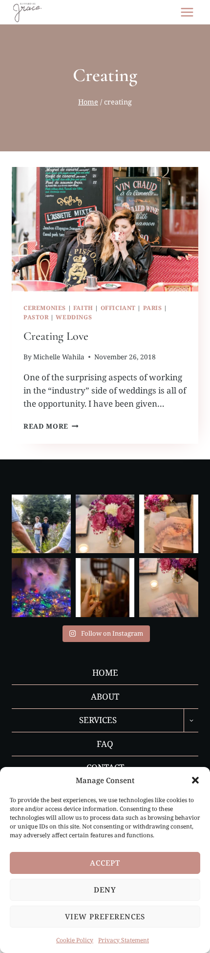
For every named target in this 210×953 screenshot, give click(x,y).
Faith (83, 307)
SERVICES (98, 719)
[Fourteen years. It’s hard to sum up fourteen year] (41, 524)
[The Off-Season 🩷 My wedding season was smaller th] (168, 587)
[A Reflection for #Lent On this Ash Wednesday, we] (105, 524)
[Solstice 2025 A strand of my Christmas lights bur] (41, 587)
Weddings (74, 317)
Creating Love (55, 336)
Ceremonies (44, 307)
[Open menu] (186, 12)
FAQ (105, 743)
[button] (195, 780)
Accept (105, 863)
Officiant (118, 307)
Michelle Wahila (58, 356)
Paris (152, 307)
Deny (105, 889)
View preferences (105, 916)
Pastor (36, 317)
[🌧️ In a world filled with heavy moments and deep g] (168, 524)
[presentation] (105, 229)
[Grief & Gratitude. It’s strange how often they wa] (105, 587)
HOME (105, 672)
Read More (51, 426)
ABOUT (105, 696)
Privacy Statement (123, 940)
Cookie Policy (74, 940)
